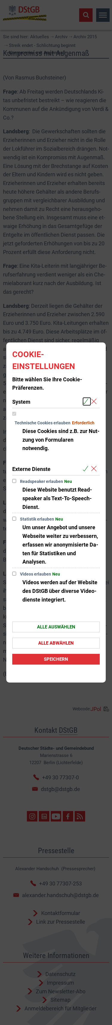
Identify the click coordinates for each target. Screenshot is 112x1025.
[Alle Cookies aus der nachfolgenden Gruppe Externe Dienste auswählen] (86, 468)
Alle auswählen (56, 627)
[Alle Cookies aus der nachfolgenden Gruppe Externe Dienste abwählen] (95, 468)
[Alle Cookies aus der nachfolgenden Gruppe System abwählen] (95, 401)
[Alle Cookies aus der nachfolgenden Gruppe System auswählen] (86, 401)
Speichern (56, 659)
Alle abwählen (56, 643)
